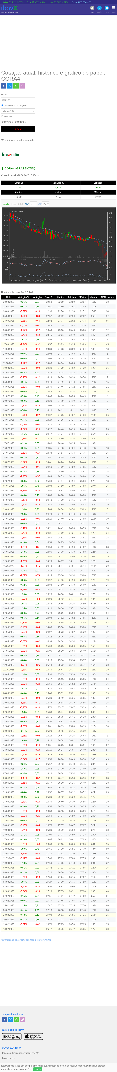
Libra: (45, 2)
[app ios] (33, 1036)
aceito (38, 1069)
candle (6, 204)
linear (13, 204)
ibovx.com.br (8, 1058)
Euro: (23, 2)
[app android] (12, 1036)
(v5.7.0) (35, 1053)
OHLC (20, 204)
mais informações (22, 1069)
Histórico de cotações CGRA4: (17, 292)
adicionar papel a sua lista (19, 140)
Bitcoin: (68, 2)
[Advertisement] (58, 42)
